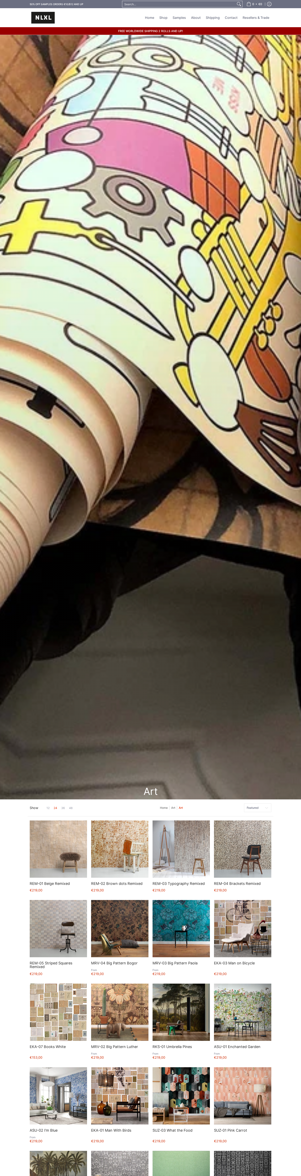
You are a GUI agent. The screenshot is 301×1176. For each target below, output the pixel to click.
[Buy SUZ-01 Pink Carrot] (242, 1095)
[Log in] (269, 4)
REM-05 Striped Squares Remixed (51, 965)
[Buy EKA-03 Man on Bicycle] (242, 928)
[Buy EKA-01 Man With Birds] (119, 1095)
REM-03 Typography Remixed (179, 883)
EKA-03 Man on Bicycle (234, 963)
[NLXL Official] (43, 17)
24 (55, 808)
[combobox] (179, 4)
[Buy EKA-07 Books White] (58, 1012)
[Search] (239, 4)
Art (173, 807)
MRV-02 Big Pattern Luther (114, 1047)
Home (164, 807)
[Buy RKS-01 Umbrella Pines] (181, 1012)
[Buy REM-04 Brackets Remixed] (242, 849)
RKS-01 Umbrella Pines (172, 1047)
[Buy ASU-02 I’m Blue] (58, 1095)
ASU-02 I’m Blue (44, 1130)
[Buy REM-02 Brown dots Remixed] (119, 849)
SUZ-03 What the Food (172, 1130)
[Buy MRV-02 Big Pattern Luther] (119, 1012)
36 (63, 808)
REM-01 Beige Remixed (50, 883)
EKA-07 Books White (48, 1047)
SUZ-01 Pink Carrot (230, 1130)
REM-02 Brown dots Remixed (117, 883)
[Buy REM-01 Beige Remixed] (58, 849)
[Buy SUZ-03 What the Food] (181, 1095)
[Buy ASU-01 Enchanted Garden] (242, 1012)
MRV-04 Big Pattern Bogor (114, 963)
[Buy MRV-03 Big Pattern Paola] (181, 928)
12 (48, 808)
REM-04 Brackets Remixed (237, 883)
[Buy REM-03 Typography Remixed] (181, 849)
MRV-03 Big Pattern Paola (175, 963)
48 (71, 808)
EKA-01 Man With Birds (111, 1130)
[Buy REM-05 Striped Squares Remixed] (58, 928)
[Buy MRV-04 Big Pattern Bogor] (119, 928)
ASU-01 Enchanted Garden (237, 1047)
